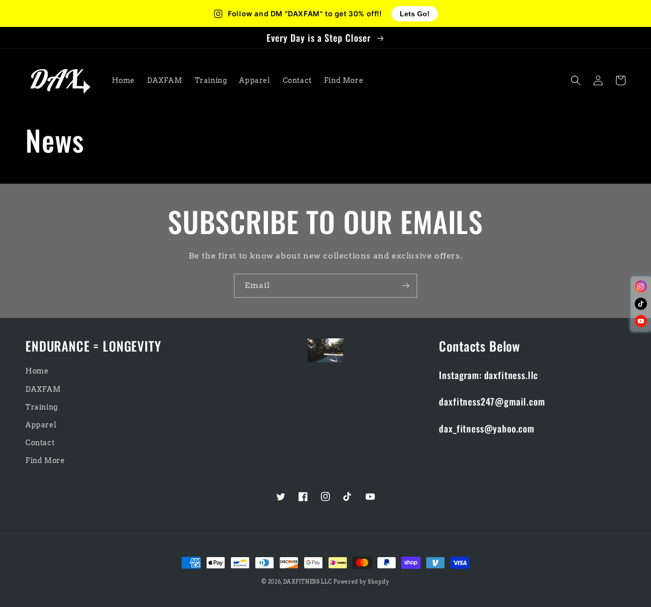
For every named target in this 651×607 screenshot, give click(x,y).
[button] (576, 80)
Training (41, 407)
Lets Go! (415, 14)
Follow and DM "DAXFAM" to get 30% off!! (304, 14)
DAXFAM (43, 389)
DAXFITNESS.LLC (307, 582)
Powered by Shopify (362, 582)
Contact (39, 443)
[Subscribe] (405, 286)
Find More (45, 460)
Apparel (40, 425)
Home (36, 371)
